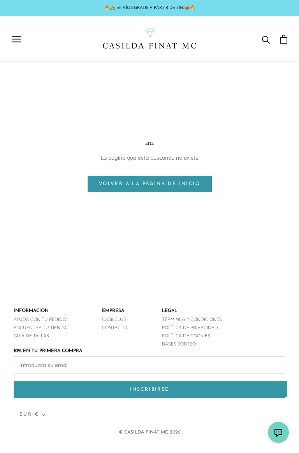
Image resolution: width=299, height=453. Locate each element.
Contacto (114, 327)
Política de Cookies (186, 335)
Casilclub (114, 319)
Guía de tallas (31, 335)
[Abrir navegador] (16, 39)
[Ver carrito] (283, 39)
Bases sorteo (179, 344)
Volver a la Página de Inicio (149, 184)
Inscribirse (149, 389)
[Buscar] (266, 39)
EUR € (29, 414)
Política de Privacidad (190, 327)
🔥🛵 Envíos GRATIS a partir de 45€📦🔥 (149, 8)
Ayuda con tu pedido (40, 319)
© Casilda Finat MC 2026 (150, 432)
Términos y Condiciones (192, 319)
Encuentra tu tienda (40, 327)
